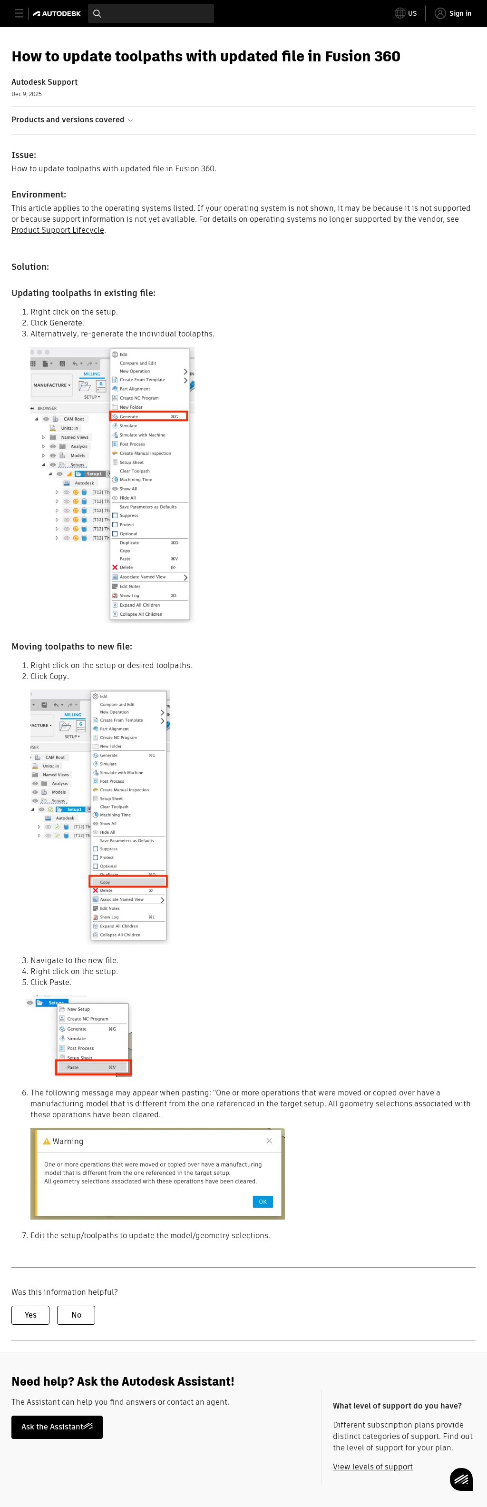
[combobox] (151, 13)
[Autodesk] (58, 13)
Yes (31, 1315)
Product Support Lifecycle (57, 230)
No (76, 1315)
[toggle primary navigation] (24, 14)
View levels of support (373, 1466)
